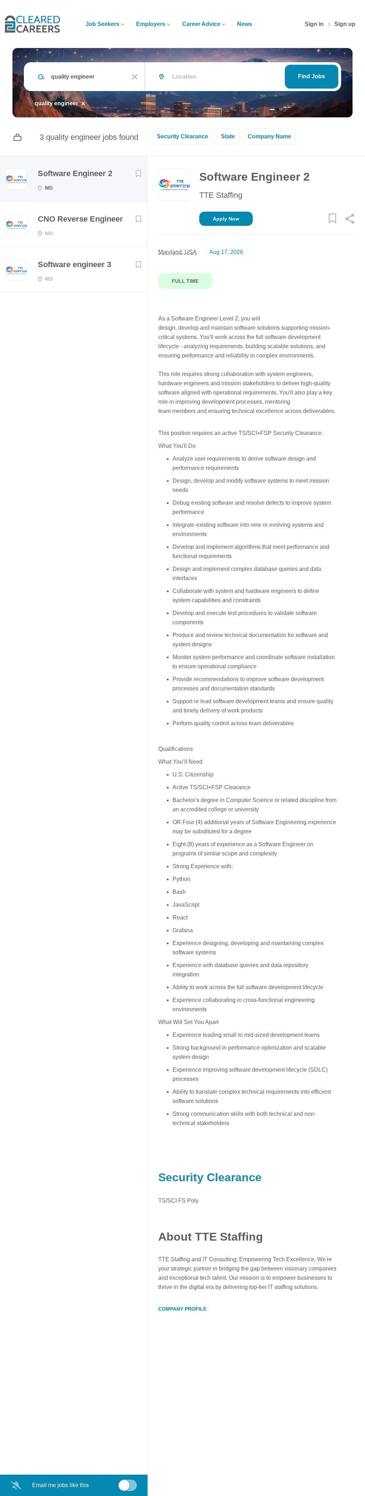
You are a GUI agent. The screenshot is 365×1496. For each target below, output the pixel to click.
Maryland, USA (177, 252)
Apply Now (226, 219)
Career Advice (201, 24)
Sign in (314, 24)
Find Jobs (311, 76)
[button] (349, 220)
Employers (150, 24)
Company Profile (182, 1309)
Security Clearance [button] (182, 136)
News (244, 24)
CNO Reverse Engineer (80, 218)
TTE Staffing (220, 195)
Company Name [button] (269, 136)
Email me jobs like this (60, 1485)
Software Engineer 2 (75, 173)
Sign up (344, 24)
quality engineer (56, 103)
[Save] (138, 173)
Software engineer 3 (74, 264)
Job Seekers (102, 24)
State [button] (228, 136)
